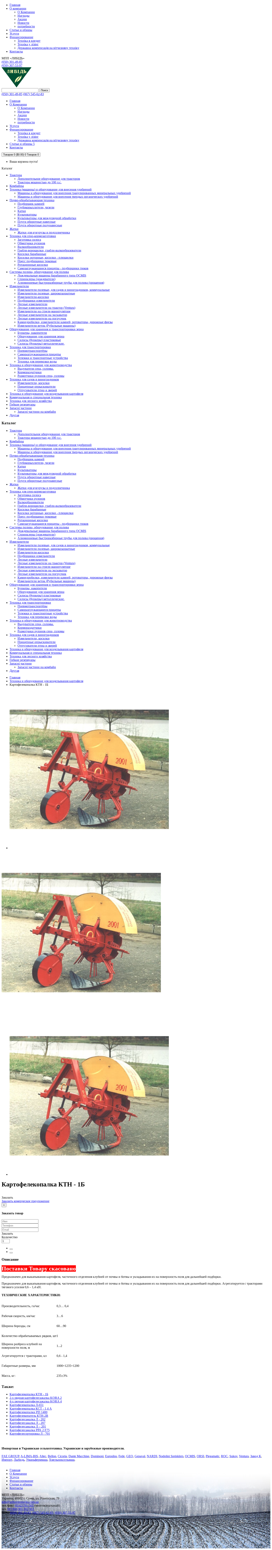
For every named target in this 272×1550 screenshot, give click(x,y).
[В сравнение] (11, 1252)
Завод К (255, 1456)
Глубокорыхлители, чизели (36, 207)
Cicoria (62, 1456)
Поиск (44, 90)
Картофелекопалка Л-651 (27, 1405)
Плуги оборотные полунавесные (40, 225)
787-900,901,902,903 (20, 1509)
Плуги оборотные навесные (37, 221)
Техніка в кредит (29, 40)
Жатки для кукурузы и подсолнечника (44, 232)
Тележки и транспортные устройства (43, 358)
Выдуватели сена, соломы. (36, 368)
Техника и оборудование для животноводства (41, 365)
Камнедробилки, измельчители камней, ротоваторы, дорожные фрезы (65, 322)
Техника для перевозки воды (37, 361)
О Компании (26, 12)
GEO (129, 1456)
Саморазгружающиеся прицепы (39, 354)
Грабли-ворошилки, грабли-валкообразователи (49, 250)
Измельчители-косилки (33, 297)
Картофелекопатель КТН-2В (29, 1415)
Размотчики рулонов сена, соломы (41, 375)
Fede (121, 1456)
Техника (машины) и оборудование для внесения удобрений (51, 189)
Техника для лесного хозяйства (31, 401)
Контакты (16, 1488)
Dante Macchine (78, 1456)
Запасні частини (21, 408)
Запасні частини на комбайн (37, 411)
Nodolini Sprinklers (171, 1456)
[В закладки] (11, 1249)
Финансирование (21, 37)
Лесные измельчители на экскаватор (42, 315)
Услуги (14, 33)
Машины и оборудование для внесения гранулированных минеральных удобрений (74, 193)
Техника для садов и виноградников (34, 379)
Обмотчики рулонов (31, 243)
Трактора (16, 175)
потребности (26, 26)
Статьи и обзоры (21, 30)
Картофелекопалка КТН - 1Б (29, 1394)
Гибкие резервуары (22, 404)
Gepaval (140, 1456)
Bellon (52, 1456)
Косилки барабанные (32, 254)
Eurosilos (111, 1456)
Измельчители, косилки (34, 383)
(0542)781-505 (24, 1505)
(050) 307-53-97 (12, 65)
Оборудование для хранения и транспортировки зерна (47, 329)
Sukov (233, 1456)
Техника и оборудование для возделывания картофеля (46, 393)
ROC (224, 1456)
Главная (15, 677)
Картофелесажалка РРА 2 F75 (30, 1430)
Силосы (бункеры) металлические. (41, 343)
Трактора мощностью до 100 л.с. (40, 182)
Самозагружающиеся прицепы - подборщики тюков (53, 268)
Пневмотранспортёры (32, 350)
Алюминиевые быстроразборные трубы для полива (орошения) (61, 282)
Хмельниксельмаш (61, 1459)
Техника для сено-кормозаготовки (33, 236)
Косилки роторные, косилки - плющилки (45, 257)
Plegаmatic (212, 1456)
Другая (14, 415)
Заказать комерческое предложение (25, 1201)
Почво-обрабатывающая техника (32, 200)
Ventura (244, 1456)
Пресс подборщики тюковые (37, 261)
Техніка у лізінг (28, 44)
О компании (18, 8)
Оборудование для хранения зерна (41, 336)
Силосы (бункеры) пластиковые (39, 340)
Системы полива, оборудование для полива (39, 272)
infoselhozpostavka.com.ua (20, 1502)
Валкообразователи (31, 246)
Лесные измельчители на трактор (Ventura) (46, 307)
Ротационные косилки (33, 264)
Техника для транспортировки (30, 347)
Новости (23, 22)
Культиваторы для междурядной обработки (47, 218)
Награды (23, 15)
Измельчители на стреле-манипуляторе (44, 311)
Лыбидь (19, 1459)
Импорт (7, 1459)
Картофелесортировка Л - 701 (30, 1433)
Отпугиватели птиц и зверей (37, 390)
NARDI (152, 1456)
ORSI (200, 1456)
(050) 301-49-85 (12, 62)
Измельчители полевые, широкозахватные (46, 293)
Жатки (14, 229)
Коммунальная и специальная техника (36, 397)
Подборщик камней (31, 203)
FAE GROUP (10, 1456)
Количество (10, 1237)
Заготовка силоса (29, 239)
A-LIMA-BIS (29, 1456)
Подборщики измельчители (36, 300)
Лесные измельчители (32, 304)
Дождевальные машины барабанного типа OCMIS (52, 275)
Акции (22, 19)
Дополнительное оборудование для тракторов (49, 178)
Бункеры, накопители (32, 332)
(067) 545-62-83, (43, 1512)
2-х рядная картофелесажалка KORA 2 (36, 1397)
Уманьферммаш (36, 1459)
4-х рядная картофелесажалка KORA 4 (36, 1401)
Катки (22, 211)
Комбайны (17, 186)
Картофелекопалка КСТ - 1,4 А (31, 1408)
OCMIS (190, 1456)
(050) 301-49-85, (21, 1512)
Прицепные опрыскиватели (37, 386)
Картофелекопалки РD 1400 (28, 1412)
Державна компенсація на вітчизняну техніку (48, 48)
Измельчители (19, 286)
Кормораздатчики (30, 372)
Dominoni (97, 1456)
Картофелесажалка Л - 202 (27, 1419)
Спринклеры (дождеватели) (36, 279)
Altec (42, 1456)
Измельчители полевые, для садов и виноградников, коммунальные (64, 289)
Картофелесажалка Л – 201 (28, 1426)
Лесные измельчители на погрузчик (42, 318)
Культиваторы (27, 214)
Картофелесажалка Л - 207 (27, 1423)
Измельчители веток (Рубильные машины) (46, 325)
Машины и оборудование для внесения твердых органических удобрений (68, 196)
